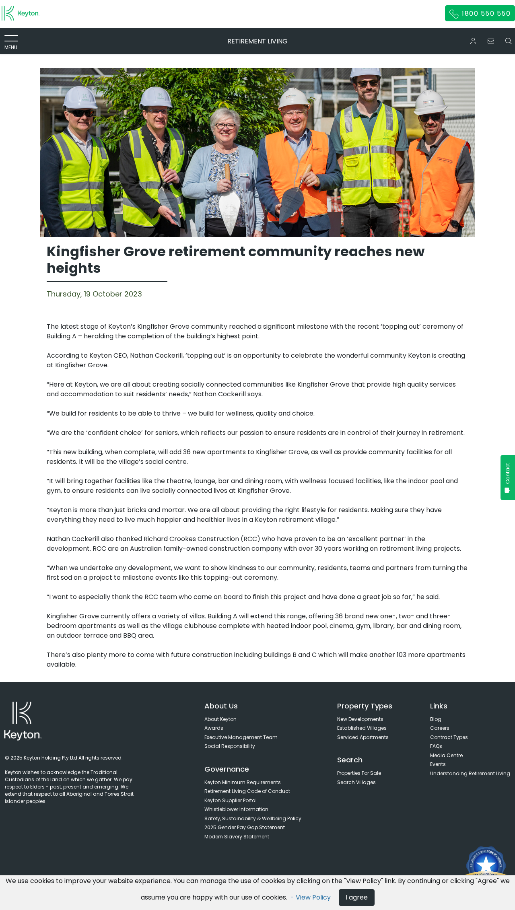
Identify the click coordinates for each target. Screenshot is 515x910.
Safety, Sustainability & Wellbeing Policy (252, 818)
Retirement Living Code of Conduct (247, 791)
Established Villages (362, 728)
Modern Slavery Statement (236, 836)
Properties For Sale (359, 773)
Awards (213, 728)
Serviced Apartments (363, 737)
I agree (357, 897)
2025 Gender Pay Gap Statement (244, 827)
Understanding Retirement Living (470, 773)
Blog (435, 719)
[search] (508, 41)
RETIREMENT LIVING (257, 41)
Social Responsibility (229, 746)
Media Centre (446, 755)
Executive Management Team (241, 737)
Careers (439, 728)
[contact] (491, 41)
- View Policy (311, 897)
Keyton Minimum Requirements (242, 782)
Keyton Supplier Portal (230, 800)
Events (438, 764)
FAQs (436, 746)
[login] (473, 41)
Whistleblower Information (236, 809)
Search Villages (356, 782)
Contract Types (449, 737)
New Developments (360, 719)
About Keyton (220, 719)
